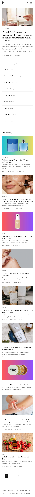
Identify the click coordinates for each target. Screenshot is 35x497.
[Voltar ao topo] (31, 494)
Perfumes (10, 490)
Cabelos (4, 490)
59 (19, 476)
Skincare (31, 490)
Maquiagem (23, 490)
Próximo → (26, 476)
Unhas (16, 490)
